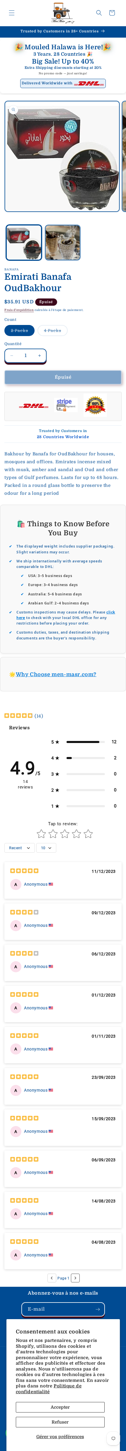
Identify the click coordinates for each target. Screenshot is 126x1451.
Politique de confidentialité (49, 1388)
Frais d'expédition (19, 310)
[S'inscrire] (97, 1309)
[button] (11, 12)
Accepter (60, 1407)
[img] (18, 716)
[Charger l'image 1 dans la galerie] (24, 243)
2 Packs (23, 332)
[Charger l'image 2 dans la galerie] (63, 243)
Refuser (60, 1422)
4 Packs (56, 332)
